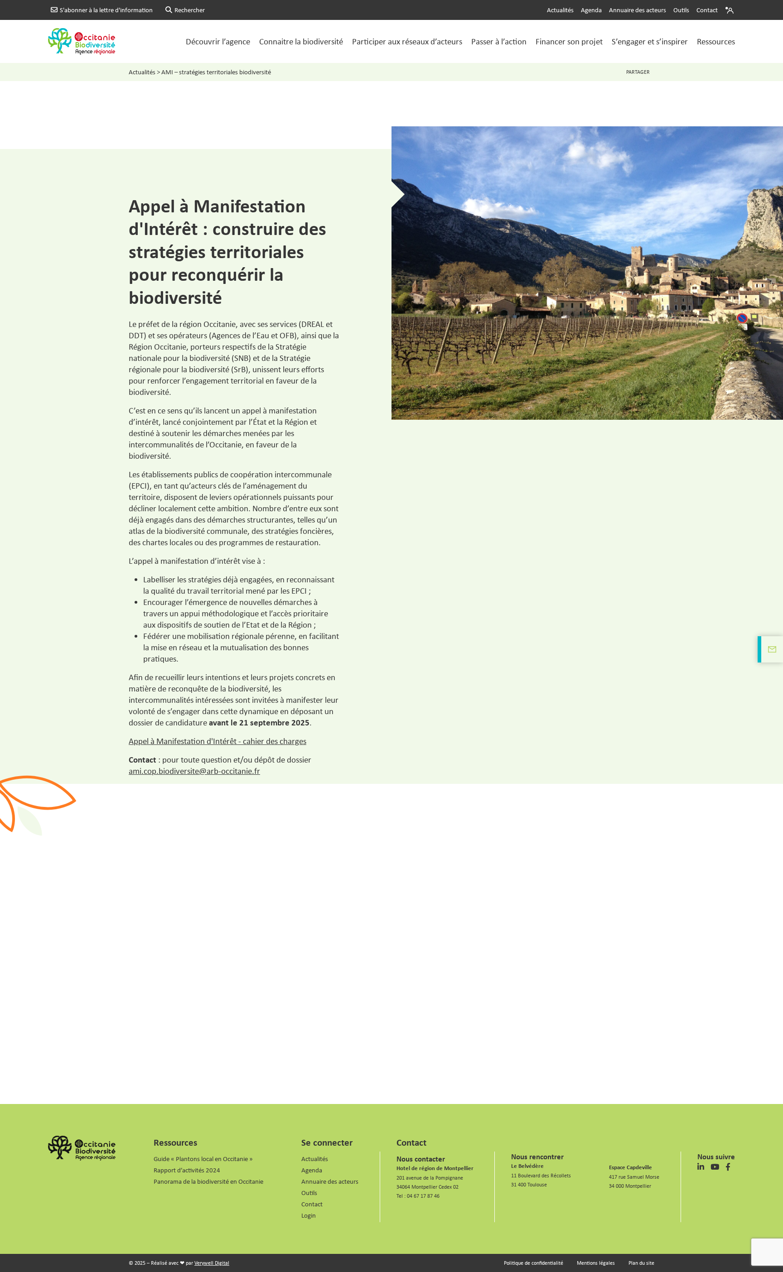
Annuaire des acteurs (637, 10)
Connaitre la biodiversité (301, 41)
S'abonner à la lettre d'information (106, 10)
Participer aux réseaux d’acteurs (407, 41)
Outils (681, 10)
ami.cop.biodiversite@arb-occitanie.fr (194, 771)
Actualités (560, 10)
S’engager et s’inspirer (650, 41)
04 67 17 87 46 (423, 1196)
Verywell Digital (211, 1263)
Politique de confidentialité (533, 1263)
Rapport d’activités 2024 (187, 1170)
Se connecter (327, 1142)
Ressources (716, 41)
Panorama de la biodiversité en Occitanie (208, 1181)
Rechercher (189, 10)
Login (730, 9)
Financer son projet (569, 41)
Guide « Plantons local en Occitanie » (203, 1158)
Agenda (591, 10)
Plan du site (641, 1263)
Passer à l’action (499, 41)
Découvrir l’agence (218, 41)
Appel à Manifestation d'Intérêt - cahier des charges (217, 741)
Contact (707, 10)
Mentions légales (596, 1263)
